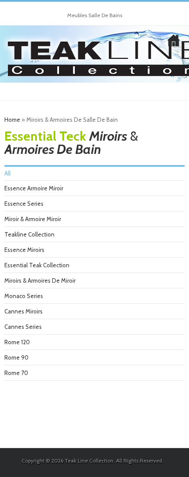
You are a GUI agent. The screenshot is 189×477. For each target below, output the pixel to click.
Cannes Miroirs (23, 311)
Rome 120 (17, 342)
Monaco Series (23, 295)
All (7, 173)
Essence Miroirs (24, 249)
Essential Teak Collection (36, 265)
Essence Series (24, 203)
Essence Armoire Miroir (33, 188)
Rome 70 (16, 372)
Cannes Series (23, 326)
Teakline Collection (29, 234)
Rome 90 (16, 357)
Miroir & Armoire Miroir (32, 218)
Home (12, 119)
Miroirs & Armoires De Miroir (40, 280)
